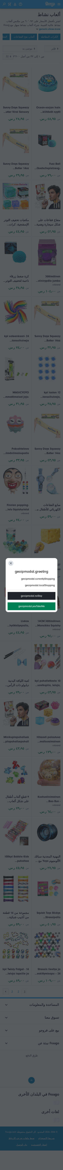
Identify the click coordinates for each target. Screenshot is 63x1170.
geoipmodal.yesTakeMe (31, 606)
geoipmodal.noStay (31, 595)
